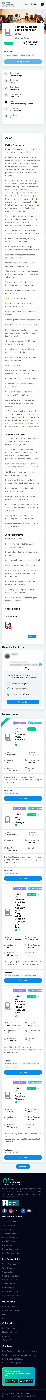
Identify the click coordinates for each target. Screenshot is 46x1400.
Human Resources (10, 1249)
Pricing (5, 1318)
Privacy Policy (8, 1393)
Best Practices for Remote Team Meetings (19, 1351)
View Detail (23, 798)
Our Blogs (7, 1346)
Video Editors (8, 1229)
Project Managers (9, 1237)
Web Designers (8, 1225)
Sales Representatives (11, 1253)
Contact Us (7, 1340)
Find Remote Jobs (11, 1259)
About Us (6, 1336)
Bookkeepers (8, 1245)
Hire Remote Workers (12, 1216)
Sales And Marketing (10, 1233)
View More (23, 1166)
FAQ (4, 1314)
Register (34, 4)
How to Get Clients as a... (12, 1359)
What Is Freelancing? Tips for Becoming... (19, 1355)
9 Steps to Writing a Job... (12, 1363)
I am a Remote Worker (11, 1310)
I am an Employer (9, 1306)
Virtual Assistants (9, 1221)
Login (26, 4)
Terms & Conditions (24, 1393)
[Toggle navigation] (42, 4)
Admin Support (8, 1241)
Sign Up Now (23, 702)
